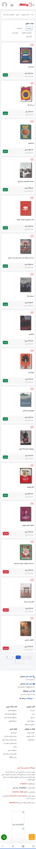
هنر (33, 714)
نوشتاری (13, 733)
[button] (4, 4)
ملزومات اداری (12, 750)
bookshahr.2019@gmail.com (26, 687)
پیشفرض (29, 28)
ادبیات (32, 710)
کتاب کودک (30, 733)
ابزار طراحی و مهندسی (10, 743)
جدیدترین (19, 28)
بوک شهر (15, 788)
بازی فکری (31, 740)
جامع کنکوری (12, 721)
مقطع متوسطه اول (10, 714)
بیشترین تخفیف (27, 33)
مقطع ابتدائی (12, 710)
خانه (32, 15)
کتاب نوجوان (30, 736)
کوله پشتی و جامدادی (9, 754)
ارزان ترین (15, 33)
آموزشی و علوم (29, 724)
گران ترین (29, 36)
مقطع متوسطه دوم (10, 717)
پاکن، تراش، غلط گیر (10, 736)
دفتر (14, 747)
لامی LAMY (12, 757)
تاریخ (17, 15)
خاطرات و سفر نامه (8, 15)
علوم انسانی (30, 721)
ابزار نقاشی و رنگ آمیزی (9, 740)
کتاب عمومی (25, 15)
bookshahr (22, 788)
